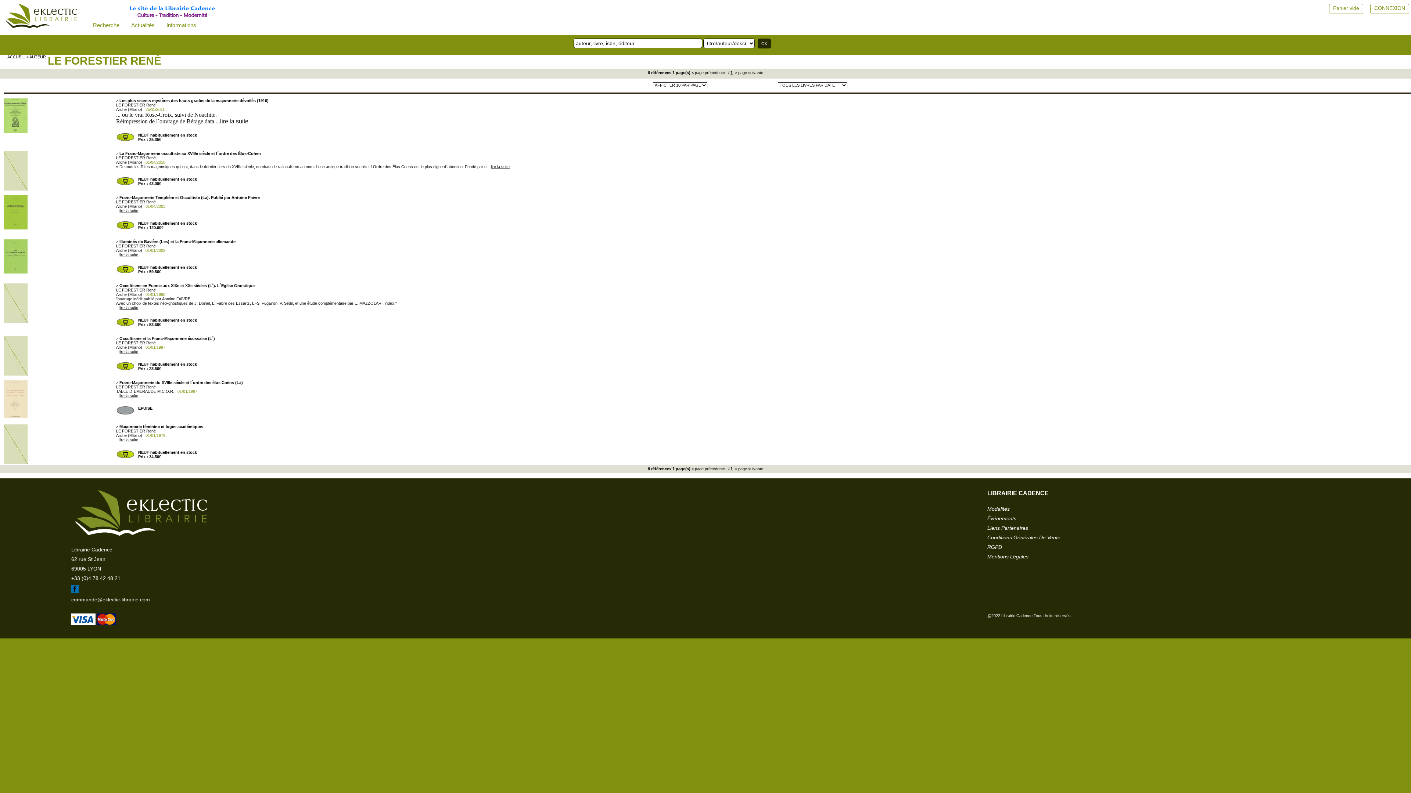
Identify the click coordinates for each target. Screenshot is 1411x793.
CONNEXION (1389, 8)
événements (1001, 518)
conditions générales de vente (1023, 537)
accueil (16, 57)
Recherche (106, 25)
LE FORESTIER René (104, 61)
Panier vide (1346, 8)
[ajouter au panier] (125, 140)
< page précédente (708, 72)
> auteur (36, 57)
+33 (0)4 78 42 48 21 (96, 578)
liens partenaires (1007, 528)
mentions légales (1007, 557)
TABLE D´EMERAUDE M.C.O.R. (145, 391)
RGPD (994, 547)
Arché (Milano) (129, 109)
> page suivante (748, 72)
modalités (998, 509)
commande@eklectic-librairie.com (110, 599)
